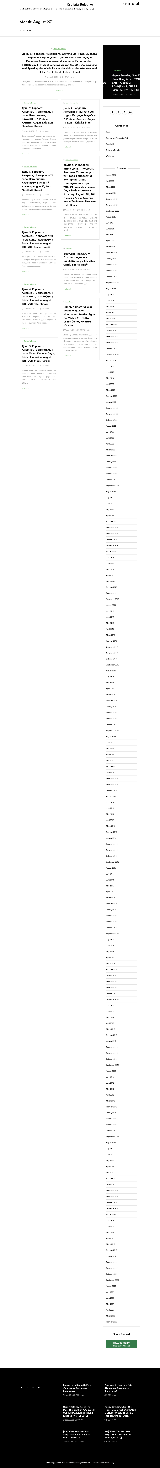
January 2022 (111, 462)
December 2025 (112, 199)
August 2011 (111, 1143)
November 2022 (112, 414)
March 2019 (110, 635)
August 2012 (111, 1071)
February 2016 (111, 832)
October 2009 (111, 1274)
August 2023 (111, 360)
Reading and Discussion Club (117, 138)
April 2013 (110, 1023)
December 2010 (112, 1190)
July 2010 (110, 1220)
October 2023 (111, 348)
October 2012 (111, 1059)
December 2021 (112, 468)
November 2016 (112, 784)
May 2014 (110, 952)
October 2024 (111, 277)
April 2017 (110, 754)
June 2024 (110, 301)
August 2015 (111, 868)
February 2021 (111, 522)
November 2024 (112, 271)
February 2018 (111, 701)
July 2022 (110, 432)
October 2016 (111, 790)
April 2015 (110, 892)
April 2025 (110, 241)
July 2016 (110, 802)
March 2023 (110, 390)
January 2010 (111, 1256)
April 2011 (110, 1167)
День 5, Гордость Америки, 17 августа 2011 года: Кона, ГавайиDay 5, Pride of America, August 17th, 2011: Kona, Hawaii (37, 239)
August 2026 (111, 175)
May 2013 (110, 1017)
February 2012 (111, 1107)
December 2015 (112, 844)
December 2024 (112, 265)
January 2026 (111, 193)
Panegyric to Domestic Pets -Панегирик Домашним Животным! (77, 1388)
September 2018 (112, 665)
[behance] (133, 4)
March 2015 (110, 898)
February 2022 (111, 456)
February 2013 (111, 1035)
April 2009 (110, 1310)
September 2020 (112, 545)
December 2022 (112, 408)
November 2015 (112, 850)
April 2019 (110, 629)
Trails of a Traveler (59, 49)
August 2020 (111, 551)
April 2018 (110, 689)
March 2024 (110, 318)
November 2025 (112, 205)
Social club (69, 302)
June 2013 (110, 1011)
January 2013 (111, 1041)
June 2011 (110, 1155)
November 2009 (112, 1268)
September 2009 (112, 1280)
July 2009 (110, 1292)
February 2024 (111, 324)
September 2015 (112, 862)
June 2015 (110, 880)
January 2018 (111, 707)
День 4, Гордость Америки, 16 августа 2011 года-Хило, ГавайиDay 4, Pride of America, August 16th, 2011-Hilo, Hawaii (37, 296)
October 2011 (111, 1131)
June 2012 (110, 1083)
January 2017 (111, 772)
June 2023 (110, 372)
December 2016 (112, 778)
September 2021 (112, 486)
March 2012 (110, 1101)
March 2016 (110, 826)
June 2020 (110, 563)
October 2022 (111, 420)
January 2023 (111, 402)
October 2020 (111, 539)
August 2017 (111, 737)
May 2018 (110, 683)
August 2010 (111, 1214)
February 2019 (111, 641)
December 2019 (112, 593)
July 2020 (110, 557)
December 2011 (112, 1119)
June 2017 (110, 742)
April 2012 (110, 1095)
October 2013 (111, 993)
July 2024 (110, 295)
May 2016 (110, 814)
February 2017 (111, 766)
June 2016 (110, 808)
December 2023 (112, 336)
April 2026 (110, 181)
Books (108, 132)
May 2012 (110, 1089)
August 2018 (111, 671)
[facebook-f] (123, 4)
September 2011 (112, 1137)
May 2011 (110, 1161)
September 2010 (112, 1208)
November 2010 (112, 1196)
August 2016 (111, 796)
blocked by (121, 1344)
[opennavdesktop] (137, 4)
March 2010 (110, 1244)
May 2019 (110, 623)
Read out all (59, 90)
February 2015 (111, 904)
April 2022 (110, 444)
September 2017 (112, 731)
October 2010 (111, 1202)
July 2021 (110, 498)
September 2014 (112, 934)
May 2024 (110, 306)
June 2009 (110, 1298)
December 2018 (112, 647)
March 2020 (110, 581)
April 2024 (110, 312)
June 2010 (110, 1226)
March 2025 (110, 247)
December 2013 (112, 981)
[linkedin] (129, 4)
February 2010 (111, 1250)
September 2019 (112, 599)
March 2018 (110, 695)
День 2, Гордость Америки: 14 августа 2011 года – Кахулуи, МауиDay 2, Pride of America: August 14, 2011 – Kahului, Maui (79, 115)
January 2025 (111, 259)
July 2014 (110, 940)
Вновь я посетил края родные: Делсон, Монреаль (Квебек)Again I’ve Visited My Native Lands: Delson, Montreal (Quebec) (79, 316)
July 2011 (110, 1149)
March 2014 (110, 963)
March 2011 (110, 1173)
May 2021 (110, 510)
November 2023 (112, 342)
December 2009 (112, 1262)
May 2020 (110, 569)
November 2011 (112, 1125)
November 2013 (112, 987)
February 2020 (111, 587)
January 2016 (111, 838)
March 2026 (110, 187)
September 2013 (112, 999)
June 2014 (110, 946)
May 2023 (110, 378)
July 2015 (110, 874)
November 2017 (112, 719)
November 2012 (112, 1053)
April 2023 (110, 384)
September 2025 (112, 211)
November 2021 (112, 474)
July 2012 (110, 1077)
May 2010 (110, 1232)
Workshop (69, 248)
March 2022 (110, 450)
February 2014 (111, 969)
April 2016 (110, 820)
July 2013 (110, 1005)
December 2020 (112, 527)
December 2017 (112, 713)
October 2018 (111, 659)
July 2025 (110, 223)
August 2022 (111, 426)
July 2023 (110, 366)
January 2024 (111, 330)
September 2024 (112, 283)
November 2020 (112, 533)
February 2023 (111, 396)
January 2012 (111, 1113)
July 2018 (110, 677)
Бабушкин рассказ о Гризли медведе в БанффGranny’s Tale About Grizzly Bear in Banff (79, 259)
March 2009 (110, 1316)
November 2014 (112, 922)
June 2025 (110, 229)
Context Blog (109, 1463)
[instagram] (126, 4)
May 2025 (110, 235)
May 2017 (110, 748)
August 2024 (111, 289)
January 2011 (111, 1184)
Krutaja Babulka (80, 4)
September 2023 (112, 354)
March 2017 (110, 760)
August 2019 (111, 605)
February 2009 (111, 1322)
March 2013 (110, 1029)
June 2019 (110, 617)
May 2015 (110, 886)
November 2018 (112, 653)
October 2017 (111, 725)
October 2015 (111, 856)
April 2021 (110, 516)
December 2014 (112, 916)
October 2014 (111, 928)
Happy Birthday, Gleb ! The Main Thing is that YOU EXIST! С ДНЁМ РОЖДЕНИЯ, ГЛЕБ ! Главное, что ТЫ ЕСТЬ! (121, 83)
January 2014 (111, 975)
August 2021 (111, 492)
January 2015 (111, 910)
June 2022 (110, 438)
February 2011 (111, 1179)
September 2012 (112, 1065)
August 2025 (111, 217)
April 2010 (110, 1238)
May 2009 (110, 1304)
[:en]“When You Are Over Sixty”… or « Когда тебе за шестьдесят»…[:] (76, 1435)
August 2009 (111, 1286)
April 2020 (110, 575)
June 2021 (110, 504)
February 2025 (111, 253)
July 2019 (110, 611)
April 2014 (110, 958)
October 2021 (111, 480)
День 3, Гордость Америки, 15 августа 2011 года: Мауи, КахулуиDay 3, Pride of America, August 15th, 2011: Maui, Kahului (38, 353)
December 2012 (112, 1047)
